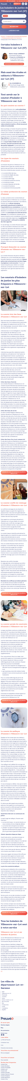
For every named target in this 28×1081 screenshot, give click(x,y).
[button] (14, 16)
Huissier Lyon (4, 1069)
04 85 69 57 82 (23, 1)
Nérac (3, 998)
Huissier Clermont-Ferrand (7, 1074)
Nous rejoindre (4, 1060)
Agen (3, 991)
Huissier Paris (4, 1064)
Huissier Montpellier (5, 1067)
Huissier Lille (4, 1071)
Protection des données (7, 1048)
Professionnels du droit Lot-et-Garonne (11, 38)
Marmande (4, 995)
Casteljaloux (5, 1008)
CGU (2, 1045)
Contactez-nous (5, 1042)
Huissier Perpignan (5, 1075)
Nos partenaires (5, 1030)
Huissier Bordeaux (5, 1066)
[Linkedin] (1, 1034)
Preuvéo (3, 36)
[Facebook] (3, 1034)
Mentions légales (5, 1025)
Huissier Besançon (5, 1077)
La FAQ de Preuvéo (5, 1039)
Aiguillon (4, 1009)
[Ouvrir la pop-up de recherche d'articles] (10, 3)
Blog (2, 1027)
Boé (3, 1003)
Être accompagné (5, 1053)
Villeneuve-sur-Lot (6, 993)
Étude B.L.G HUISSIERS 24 (17, 57)
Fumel (3, 1006)
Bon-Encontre (5, 1001)
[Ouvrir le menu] (26, 4)
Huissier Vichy (4, 1079)
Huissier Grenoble (5, 1072)
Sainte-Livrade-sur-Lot (7, 1000)
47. (2, 971)
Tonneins (4, 996)
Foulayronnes (5, 1004)
